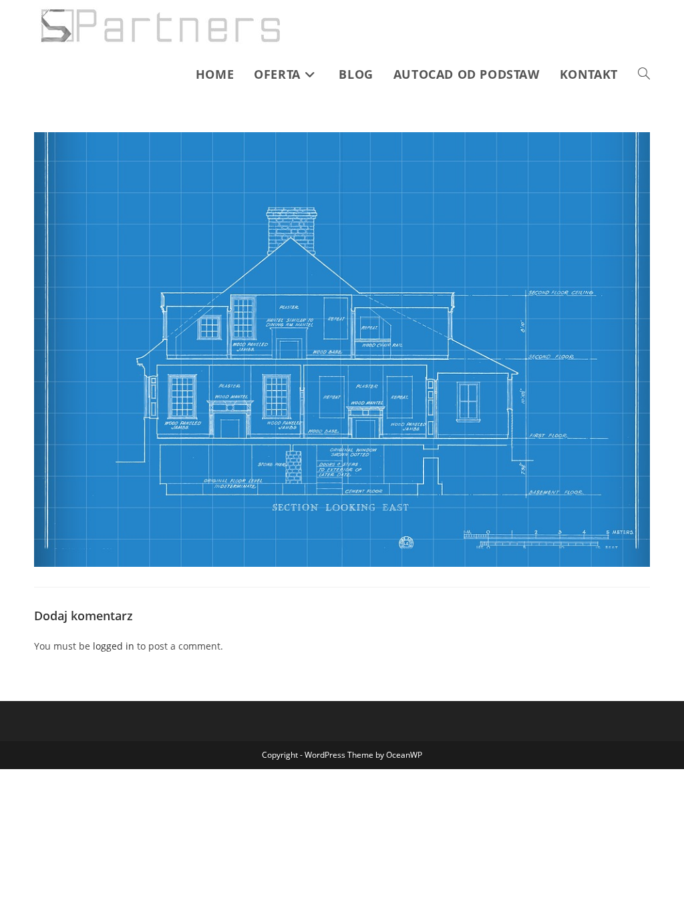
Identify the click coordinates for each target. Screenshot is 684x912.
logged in (113, 646)
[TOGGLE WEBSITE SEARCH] (644, 74)
